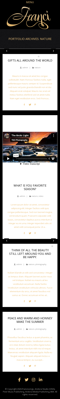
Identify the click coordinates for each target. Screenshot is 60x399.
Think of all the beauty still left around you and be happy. (30, 253)
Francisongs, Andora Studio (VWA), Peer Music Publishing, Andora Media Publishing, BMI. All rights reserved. (30, 391)
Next (53, 50)
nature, (35, 196)
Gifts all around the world (30, 60)
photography (40, 264)
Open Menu (30, 3)
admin (25, 67)
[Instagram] (33, 380)
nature (37, 67)
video (41, 196)
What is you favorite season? (30, 187)
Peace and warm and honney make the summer (30, 320)
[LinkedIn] (41, 380)
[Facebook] (19, 380)
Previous (6, 50)
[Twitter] (26, 380)
